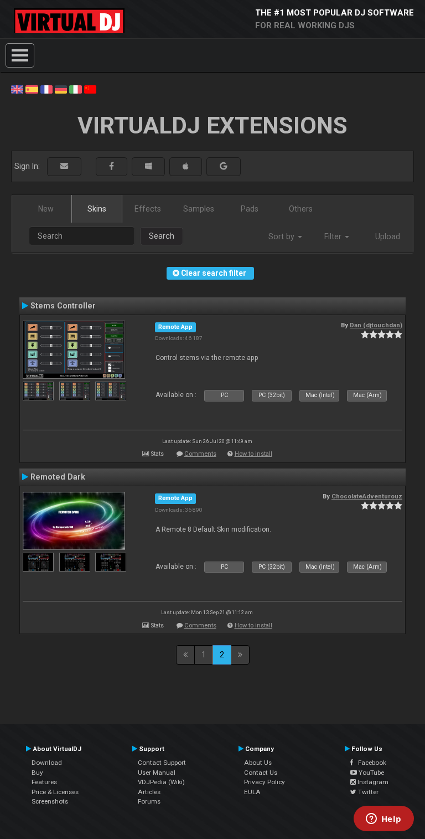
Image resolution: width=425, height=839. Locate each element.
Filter (334, 236)
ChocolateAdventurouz (366, 496)
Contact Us (260, 772)
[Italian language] (75, 88)
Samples (198, 208)
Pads (249, 208)
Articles (149, 792)
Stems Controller (63, 305)
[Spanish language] (31, 88)
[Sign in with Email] (64, 166)
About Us (258, 762)
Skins (96, 208)
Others (301, 208)
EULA (252, 792)
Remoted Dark (57, 476)
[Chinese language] (90, 88)
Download (47, 762)
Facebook (369, 762)
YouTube (370, 772)
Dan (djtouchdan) (376, 325)
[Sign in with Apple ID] (185, 166)
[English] (17, 88)
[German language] (61, 88)
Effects (147, 208)
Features (44, 782)
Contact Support (162, 762)
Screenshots (50, 801)
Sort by (282, 236)
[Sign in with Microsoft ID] (148, 166)
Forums (149, 801)
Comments (200, 453)
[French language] (46, 88)
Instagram (372, 782)
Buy (37, 772)
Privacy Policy (264, 782)
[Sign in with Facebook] (111, 166)
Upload (387, 236)
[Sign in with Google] (223, 166)
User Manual (156, 772)
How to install (253, 453)
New (46, 208)
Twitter (367, 792)
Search (161, 235)
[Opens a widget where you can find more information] (383, 819)
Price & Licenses (55, 792)
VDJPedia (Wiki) (161, 782)
